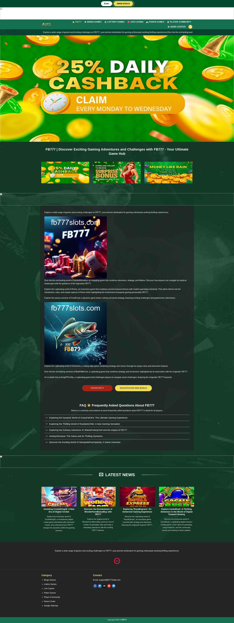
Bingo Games (94, 22)
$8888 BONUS (123, 3)
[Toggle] (46, 418)
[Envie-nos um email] (104, 586)
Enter (106, 4)
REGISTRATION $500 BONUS (133, 388)
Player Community (180, 22)
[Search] (190, 27)
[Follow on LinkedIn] (114, 586)
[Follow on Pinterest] (109, 586)
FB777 (78, 22)
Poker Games (156, 22)
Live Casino (136, 22)
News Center (178, 27)
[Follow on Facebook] (95, 586)
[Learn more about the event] (117, 13)
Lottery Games (116, 22)
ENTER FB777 (97, 388)
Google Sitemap (51, 606)
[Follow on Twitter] (100, 586)
